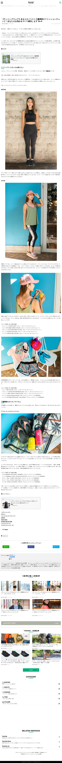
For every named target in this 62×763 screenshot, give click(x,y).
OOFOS (3, 517)
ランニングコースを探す (29, 752)
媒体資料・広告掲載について (41, 752)
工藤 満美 (12, 557)
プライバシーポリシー (30, 754)
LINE (6, 546)
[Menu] (2, 3)
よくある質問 (38, 754)
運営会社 (23, 754)
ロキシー (3, 514)
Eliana (6, 529)
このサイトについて (19, 752)
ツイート (57, 546)
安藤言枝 (48, 71)
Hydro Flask (4, 519)
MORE (57, 623)
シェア (31, 546)
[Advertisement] (31, 13)
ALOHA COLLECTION (6, 521)
